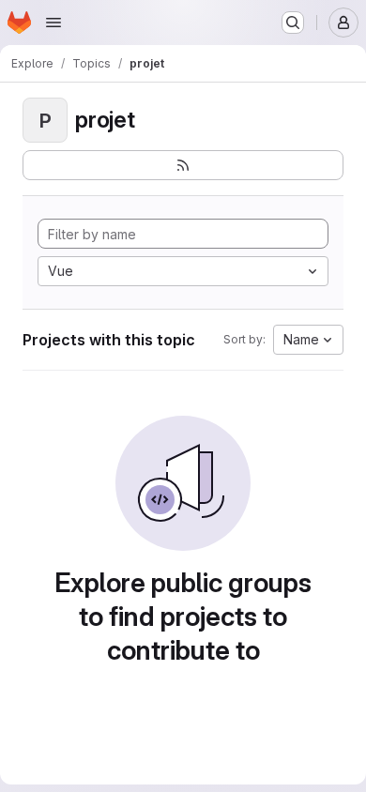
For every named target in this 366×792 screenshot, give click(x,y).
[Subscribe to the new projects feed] (183, 165)
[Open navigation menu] (53, 23)
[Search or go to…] (293, 22)
